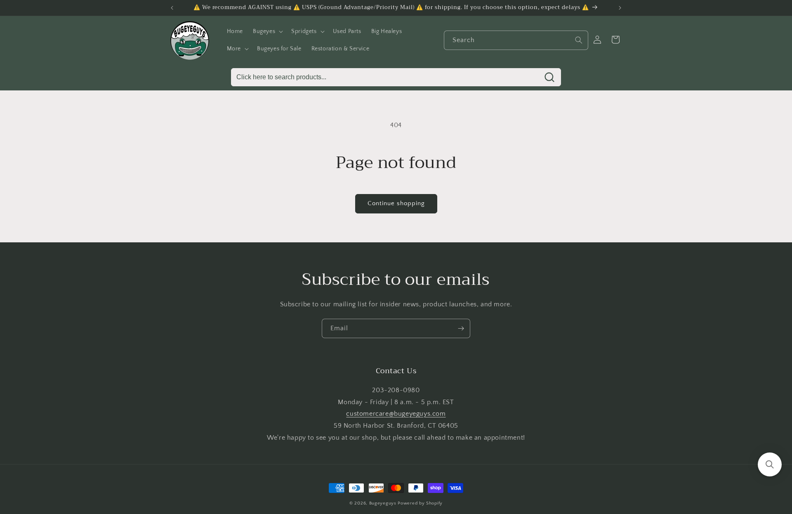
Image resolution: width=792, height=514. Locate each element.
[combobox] (516, 40)
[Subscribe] (461, 328)
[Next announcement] (620, 8)
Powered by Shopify (420, 503)
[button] (267, 31)
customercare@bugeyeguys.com (396, 413)
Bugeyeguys (382, 503)
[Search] (579, 40)
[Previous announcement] (172, 8)
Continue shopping (396, 203)
